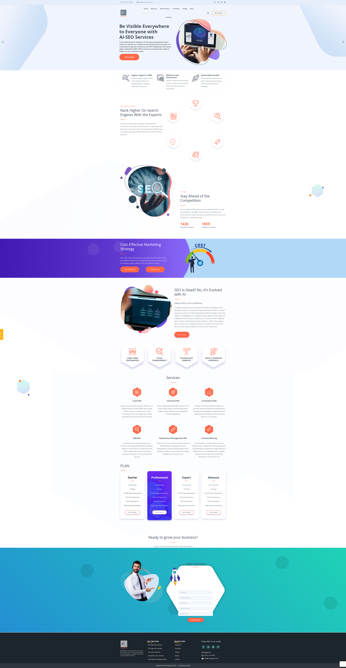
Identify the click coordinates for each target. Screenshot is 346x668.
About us (154, 9)
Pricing (184, 9)
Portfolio (176, 9)
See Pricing (155, 269)
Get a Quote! (130, 269)
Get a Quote (218, 13)
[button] (2, 41)
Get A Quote (132, 512)
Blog (191, 9)
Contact (168, 17)
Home (146, 9)
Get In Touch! (182, 335)
